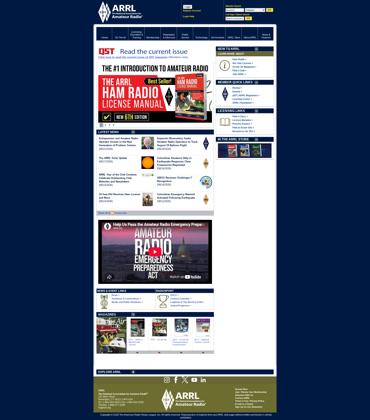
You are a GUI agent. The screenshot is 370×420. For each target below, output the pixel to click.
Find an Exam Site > (243, 127)
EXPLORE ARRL (109, 372)
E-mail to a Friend (244, 404)
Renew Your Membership (254, 392)
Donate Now (241, 389)
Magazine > (244, 67)
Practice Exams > (242, 123)
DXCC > (174, 295)
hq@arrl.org (104, 407)
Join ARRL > (239, 74)
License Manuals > (242, 120)
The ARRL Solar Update (113, 158)
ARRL (134, 11)
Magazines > (253, 95)
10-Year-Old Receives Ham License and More (119, 196)
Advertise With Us (244, 395)
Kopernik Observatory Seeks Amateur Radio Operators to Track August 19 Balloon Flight (177, 142)
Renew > (237, 88)
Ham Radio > (239, 59)
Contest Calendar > (181, 298)
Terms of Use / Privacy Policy (249, 401)
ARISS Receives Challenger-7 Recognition (174, 179)
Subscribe (121, 213)
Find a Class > (240, 116)
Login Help (188, 16)
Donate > (237, 91)
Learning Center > (242, 99)
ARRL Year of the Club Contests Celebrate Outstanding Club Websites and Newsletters (118, 178)
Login (188, 6)
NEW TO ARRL (229, 49)
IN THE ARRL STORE (233, 139)
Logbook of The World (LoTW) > (187, 302)
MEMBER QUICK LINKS (235, 82)
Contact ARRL (242, 398)
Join (237, 392)
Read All (103, 213)
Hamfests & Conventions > (126, 298)
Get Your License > (242, 63)
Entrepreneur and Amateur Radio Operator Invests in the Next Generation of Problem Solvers (118, 142)
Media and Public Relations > (127, 302)
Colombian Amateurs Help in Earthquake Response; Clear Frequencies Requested (174, 161)
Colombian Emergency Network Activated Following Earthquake (176, 196)
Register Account (192, 10)
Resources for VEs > (243, 131)
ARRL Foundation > (243, 102)
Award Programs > (180, 305)
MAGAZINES (107, 314)
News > (116, 295)
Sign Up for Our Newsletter (248, 407)
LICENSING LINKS (231, 110)
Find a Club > (239, 70)
